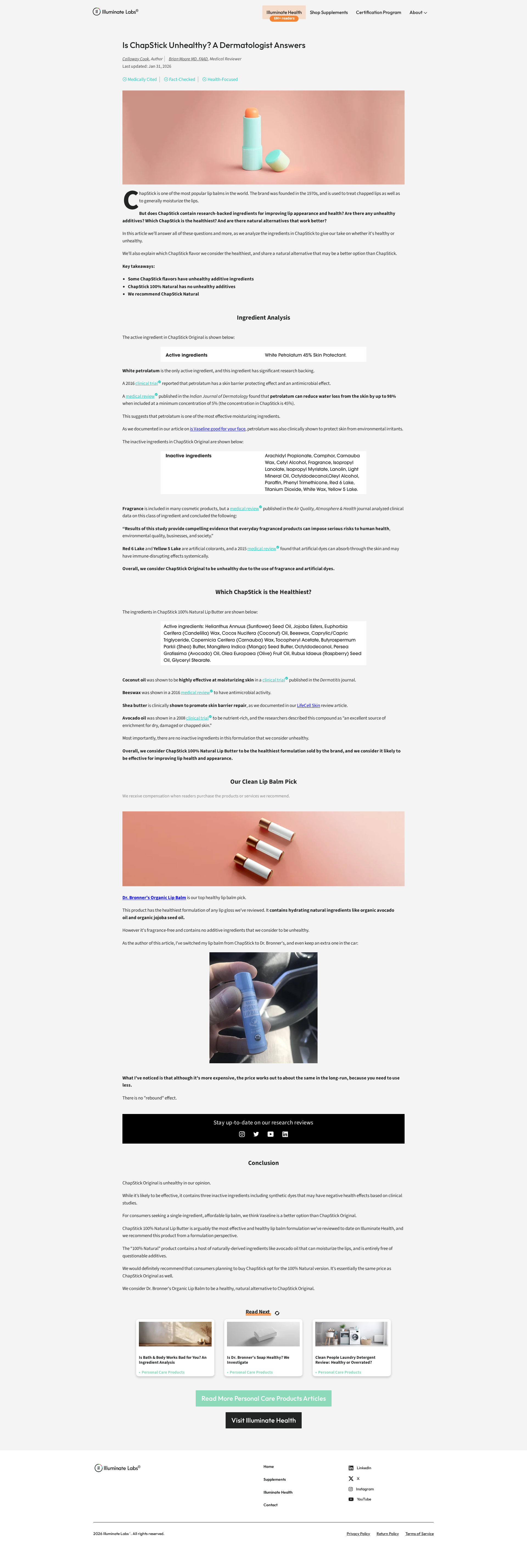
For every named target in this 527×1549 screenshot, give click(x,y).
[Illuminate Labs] (116, 12)
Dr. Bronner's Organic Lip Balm (154, 897)
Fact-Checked (182, 79)
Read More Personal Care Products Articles (263, 1398)
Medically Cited (142, 79)
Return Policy (388, 1533)
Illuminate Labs (116, 1533)
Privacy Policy (358, 1533)
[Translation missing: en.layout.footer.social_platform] (242, 1134)
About (416, 12)
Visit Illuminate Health (263, 1420)
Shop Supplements (329, 12)
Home (269, 1466)
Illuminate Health (284, 12)
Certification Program (378, 12)
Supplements (275, 1479)
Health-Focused (223, 79)
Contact (270, 1504)
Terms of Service (419, 1533)
